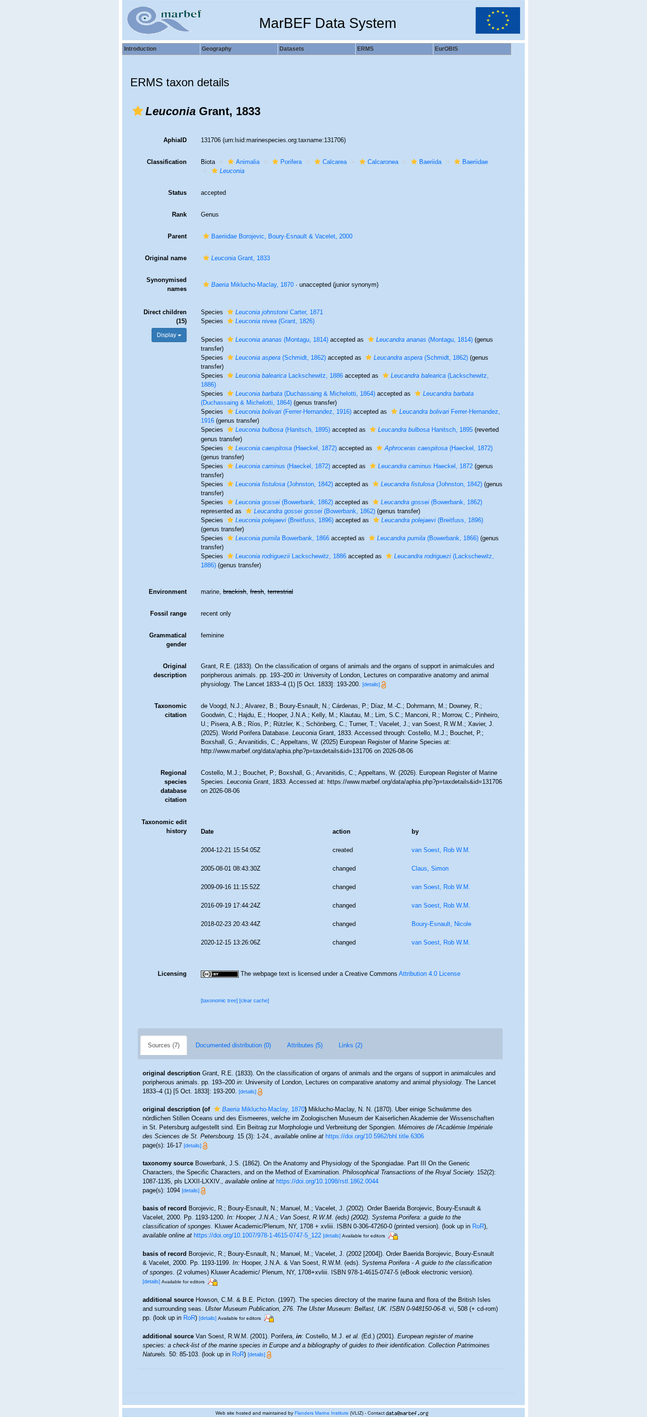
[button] (137, 111)
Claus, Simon (430, 868)
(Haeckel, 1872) (286, 448)
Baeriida (430, 161)
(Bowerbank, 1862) (284, 502)
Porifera (291, 161)
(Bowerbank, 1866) (427, 538)
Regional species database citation (174, 786)
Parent (177, 236)
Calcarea (335, 161)
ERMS (365, 48)
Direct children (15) (165, 317)
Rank (179, 214)
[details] (371, 684)
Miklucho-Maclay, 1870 (252, 284)
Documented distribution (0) (233, 1045)
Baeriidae (475, 161)
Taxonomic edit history (164, 826)
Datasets (291, 48)
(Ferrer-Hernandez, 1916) (293, 411)
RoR (478, 1226)
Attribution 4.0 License (429, 973)
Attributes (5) (305, 1045)
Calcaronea (383, 161)
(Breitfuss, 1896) (284, 520)
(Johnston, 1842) (284, 484)
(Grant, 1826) (275, 321)
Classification (167, 161)
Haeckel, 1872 (425, 466)
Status (177, 192)
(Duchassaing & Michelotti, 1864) (305, 393)
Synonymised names (166, 284)
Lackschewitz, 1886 (289, 375)
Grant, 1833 (240, 258)
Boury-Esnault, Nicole (441, 923)
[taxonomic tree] (220, 1000)
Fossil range (168, 613)
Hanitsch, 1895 (425, 429)
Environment (168, 591)
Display (167, 335)
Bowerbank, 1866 (282, 538)
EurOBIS (446, 48)
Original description (170, 671)
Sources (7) (164, 1045)
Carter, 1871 (279, 312)
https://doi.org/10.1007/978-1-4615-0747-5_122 (257, 1235)
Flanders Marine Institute (322, 1413)
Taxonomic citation (170, 710)
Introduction (140, 48)
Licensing (172, 973)
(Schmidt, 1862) (280, 357)
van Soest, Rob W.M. (441, 850)
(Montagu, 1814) (281, 339)
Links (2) (350, 1045)
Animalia (248, 161)
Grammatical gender (168, 640)
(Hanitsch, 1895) (282, 429)
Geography (217, 48)
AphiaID (175, 140)
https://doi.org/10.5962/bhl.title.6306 (374, 1136)
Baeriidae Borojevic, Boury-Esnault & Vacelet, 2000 (281, 236)
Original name (166, 258)
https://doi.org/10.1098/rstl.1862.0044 (327, 1181)
